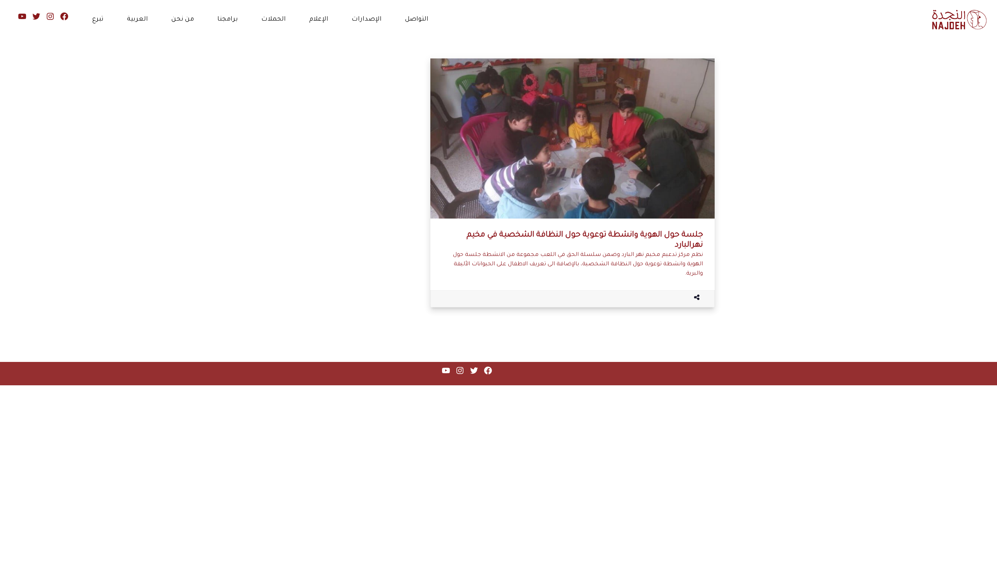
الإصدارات (367, 19)
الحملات (273, 19)
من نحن (182, 19)
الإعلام (318, 19)
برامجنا (227, 19)
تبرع (98, 19)
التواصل (416, 19)
